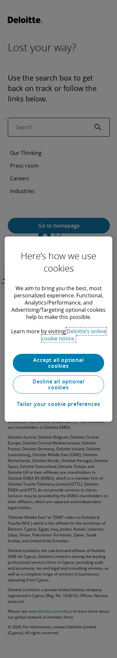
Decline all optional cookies (58, 384)
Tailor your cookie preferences (58, 404)
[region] (58, 329)
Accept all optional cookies (58, 362)
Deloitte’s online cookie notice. (74, 335)
